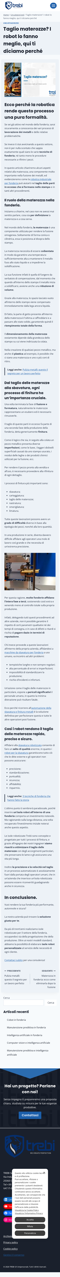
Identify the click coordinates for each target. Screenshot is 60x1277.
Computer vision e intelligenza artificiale (28, 1042)
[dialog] (30, 1204)
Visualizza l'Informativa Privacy (29, 1213)
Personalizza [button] (30, 1233)
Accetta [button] (30, 1219)
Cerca (6, 997)
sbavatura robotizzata (30, 745)
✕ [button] (44, 1172)
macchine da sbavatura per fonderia (23, 652)
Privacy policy (10, 1242)
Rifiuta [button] (30, 1226)
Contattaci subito (13, 960)
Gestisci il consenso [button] (13, 1254)
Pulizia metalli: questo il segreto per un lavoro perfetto (15, 977)
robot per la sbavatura (16, 752)
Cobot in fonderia (16, 1019)
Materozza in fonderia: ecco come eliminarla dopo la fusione (44, 979)
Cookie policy (10, 1248)
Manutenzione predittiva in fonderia (26, 1027)
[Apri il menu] (53, 5)
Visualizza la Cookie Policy (27, 1210)
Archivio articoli (11, 1236)
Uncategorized (11, 23)
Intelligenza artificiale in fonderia (24, 1035)
